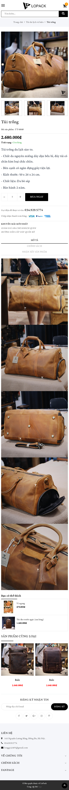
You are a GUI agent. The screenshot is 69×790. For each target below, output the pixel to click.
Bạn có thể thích (11, 596)
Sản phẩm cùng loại (18, 636)
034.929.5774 (34, 210)
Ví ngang (21, 604)
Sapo (40, 787)
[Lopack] (34, 6)
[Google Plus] (34, 716)
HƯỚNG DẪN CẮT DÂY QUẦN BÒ (18, 232)
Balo (17, 680)
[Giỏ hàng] (65, 7)
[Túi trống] (34, 65)
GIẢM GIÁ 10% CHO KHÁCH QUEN (18, 228)
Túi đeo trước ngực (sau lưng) (30, 620)
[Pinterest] (49, 716)
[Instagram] (41, 716)
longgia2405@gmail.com (16, 748)
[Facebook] (19, 716)
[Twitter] (26, 716)
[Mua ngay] (25, 659)
